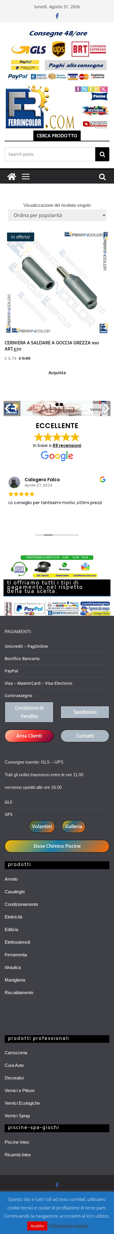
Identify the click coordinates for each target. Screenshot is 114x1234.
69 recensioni (67, 445)
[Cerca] (102, 154)
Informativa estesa (68, 1225)
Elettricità (13, 916)
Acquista (57, 372)
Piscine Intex (17, 1142)
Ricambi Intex (18, 1154)
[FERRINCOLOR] (12, 176)
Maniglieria (15, 979)
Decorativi (14, 1077)
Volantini (42, 826)
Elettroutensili (17, 942)
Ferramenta (16, 954)
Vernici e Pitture (19, 1090)
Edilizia (11, 929)
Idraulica (13, 967)
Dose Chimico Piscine (57, 846)
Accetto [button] (37, 1225)
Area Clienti (29, 736)
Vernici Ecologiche (22, 1103)
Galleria (73, 826)
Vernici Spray (17, 1115)
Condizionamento (21, 904)
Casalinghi (15, 891)
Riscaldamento (19, 992)
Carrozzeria (16, 1052)
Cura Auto (14, 1065)
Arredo (11, 879)
